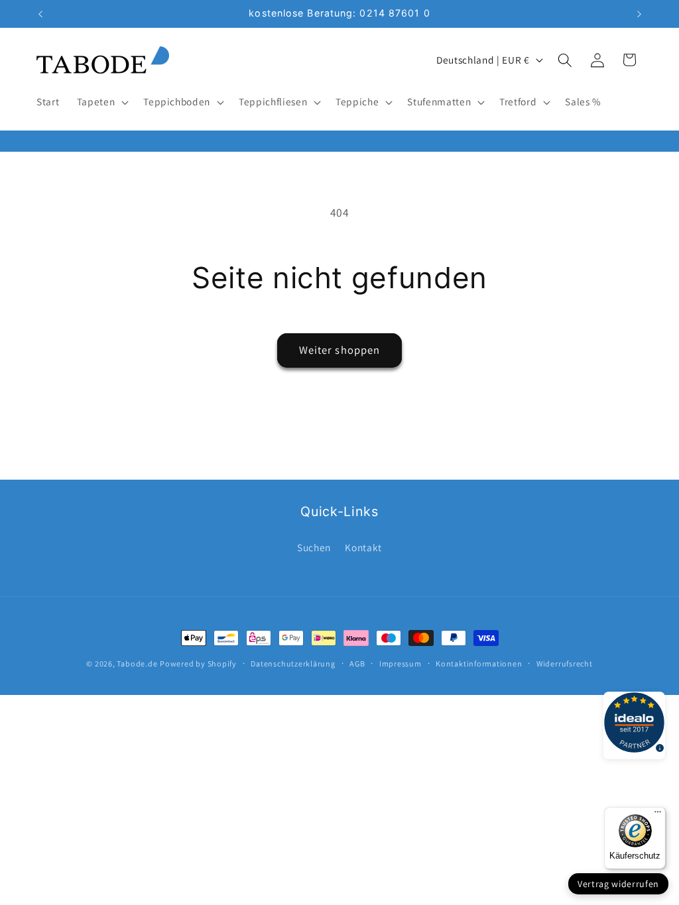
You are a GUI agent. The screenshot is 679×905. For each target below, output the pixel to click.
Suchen (314, 547)
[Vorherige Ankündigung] (40, 14)
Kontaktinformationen (479, 663)
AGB (357, 663)
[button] (101, 102)
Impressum (400, 663)
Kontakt (363, 547)
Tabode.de (137, 663)
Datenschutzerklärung (293, 663)
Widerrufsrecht (564, 663)
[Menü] (658, 815)
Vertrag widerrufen (618, 884)
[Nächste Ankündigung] (639, 14)
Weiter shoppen (339, 350)
